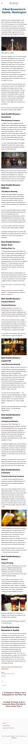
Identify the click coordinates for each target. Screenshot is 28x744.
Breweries (4, 685)
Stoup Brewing (15, 570)
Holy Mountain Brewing (18, 369)
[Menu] (2, 3)
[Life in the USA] (14, 3)
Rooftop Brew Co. (14, 292)
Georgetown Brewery (7, 426)
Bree (3, 672)
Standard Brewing (6, 308)
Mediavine (14, 737)
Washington (3, 675)
